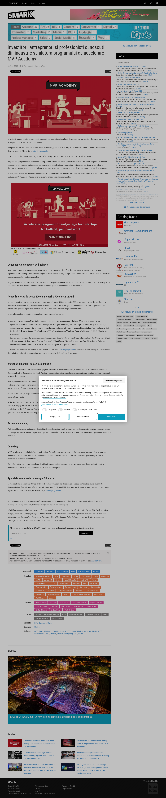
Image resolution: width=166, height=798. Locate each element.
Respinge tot (55, 416)
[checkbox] (48, 409)
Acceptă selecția (83, 416)
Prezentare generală (115, 380)
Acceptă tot (111, 416)
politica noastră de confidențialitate (54, 404)
